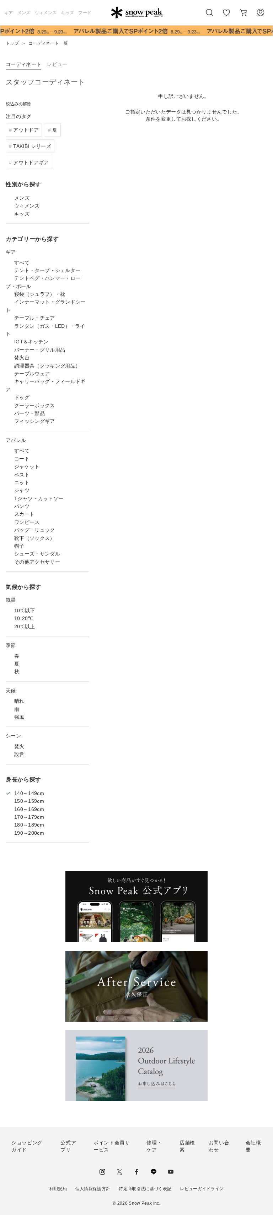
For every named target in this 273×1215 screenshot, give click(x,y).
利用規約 (58, 1188)
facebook (136, 1171)
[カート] (243, 12)
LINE (153, 1171)
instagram (102, 1171)
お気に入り (226, 16)
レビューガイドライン (202, 1188)
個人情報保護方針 (93, 1188)
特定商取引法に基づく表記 (145, 1188)
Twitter (119, 1171)
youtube (170, 1171)
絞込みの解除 (18, 103)
